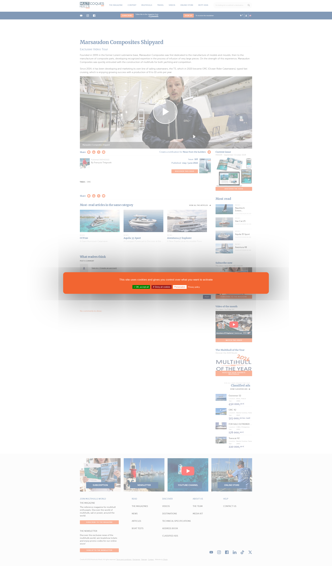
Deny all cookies (162, 287)
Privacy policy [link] (194, 287)
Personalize (179, 287)
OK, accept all (142, 287)
